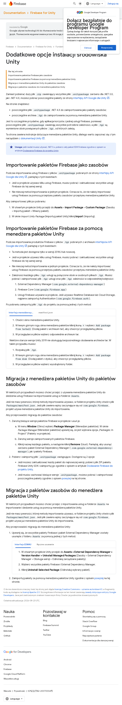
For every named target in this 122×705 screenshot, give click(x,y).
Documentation (14, 13)
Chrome (7, 664)
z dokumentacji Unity (30, 138)
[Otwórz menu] (5, 3)
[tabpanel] (61, 342)
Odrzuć (88, 47)
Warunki (7, 691)
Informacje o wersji (91, 631)
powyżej (66, 478)
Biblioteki (8, 631)
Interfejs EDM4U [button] (23, 544)
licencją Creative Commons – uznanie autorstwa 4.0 (78, 589)
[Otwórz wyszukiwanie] (74, 3)
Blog (45, 620)
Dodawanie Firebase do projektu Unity (40, 150)
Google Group (89, 626)
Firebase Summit (51, 625)
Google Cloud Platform (14, 674)
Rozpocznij (106, 47)
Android (7, 659)
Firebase (10, 46)
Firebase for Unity (42, 13)
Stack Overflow (90, 621)
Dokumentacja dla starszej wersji (98, 640)
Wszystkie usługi (11, 678)
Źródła (7, 621)
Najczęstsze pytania (92, 635)
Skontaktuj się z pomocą (94, 616)
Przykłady (8, 626)
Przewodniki (9, 616)
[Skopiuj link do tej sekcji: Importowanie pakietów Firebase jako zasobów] (111, 165)
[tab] (21, 312)
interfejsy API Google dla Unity (89, 98)
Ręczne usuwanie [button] (45, 544)
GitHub (7, 635)
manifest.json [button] (46, 312)
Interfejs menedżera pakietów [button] (22, 312)
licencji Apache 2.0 (31, 592)
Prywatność (19, 691)
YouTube (47, 634)
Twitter (46, 630)
